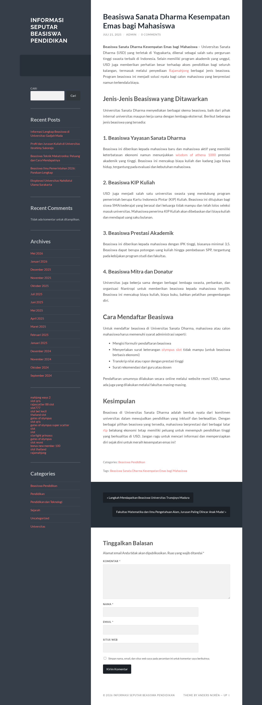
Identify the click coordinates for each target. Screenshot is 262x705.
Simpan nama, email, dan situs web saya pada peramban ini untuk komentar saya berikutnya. (159, 658)
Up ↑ (227, 695)
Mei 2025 (36, 310)
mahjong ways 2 (40, 397)
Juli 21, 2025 (112, 34)
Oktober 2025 (39, 285)
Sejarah (35, 510)
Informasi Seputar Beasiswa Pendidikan (49, 30)
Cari (33, 88)
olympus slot (172, 349)
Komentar (111, 561)
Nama (108, 604)
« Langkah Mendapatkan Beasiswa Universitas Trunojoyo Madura (148, 497)
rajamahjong (38, 452)
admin (131, 34)
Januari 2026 (38, 261)
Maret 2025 (38, 326)
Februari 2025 (39, 334)
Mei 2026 (36, 253)
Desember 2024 (40, 351)
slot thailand (38, 449)
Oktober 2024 (39, 367)
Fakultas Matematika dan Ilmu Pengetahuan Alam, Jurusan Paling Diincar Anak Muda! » (171, 512)
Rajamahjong (179, 70)
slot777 (35, 407)
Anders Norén (209, 695)
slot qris (35, 401)
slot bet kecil (38, 411)
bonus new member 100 (45, 445)
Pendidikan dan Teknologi (46, 502)
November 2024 (40, 359)
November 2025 (40, 277)
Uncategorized (39, 518)
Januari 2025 (38, 343)
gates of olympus (41, 418)
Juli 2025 (36, 294)
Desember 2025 (40, 269)
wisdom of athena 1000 (196, 155)
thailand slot (38, 414)
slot (32, 428)
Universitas (37, 526)
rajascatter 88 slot (42, 404)
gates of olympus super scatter (49, 425)
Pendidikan (37, 493)
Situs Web (110, 639)
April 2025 (37, 318)
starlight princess (41, 435)
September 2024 (41, 375)
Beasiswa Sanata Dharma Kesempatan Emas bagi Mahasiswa (148, 470)
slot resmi (36, 442)
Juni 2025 (36, 302)
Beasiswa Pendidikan (43, 485)
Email (108, 621)
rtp (105, 430)
